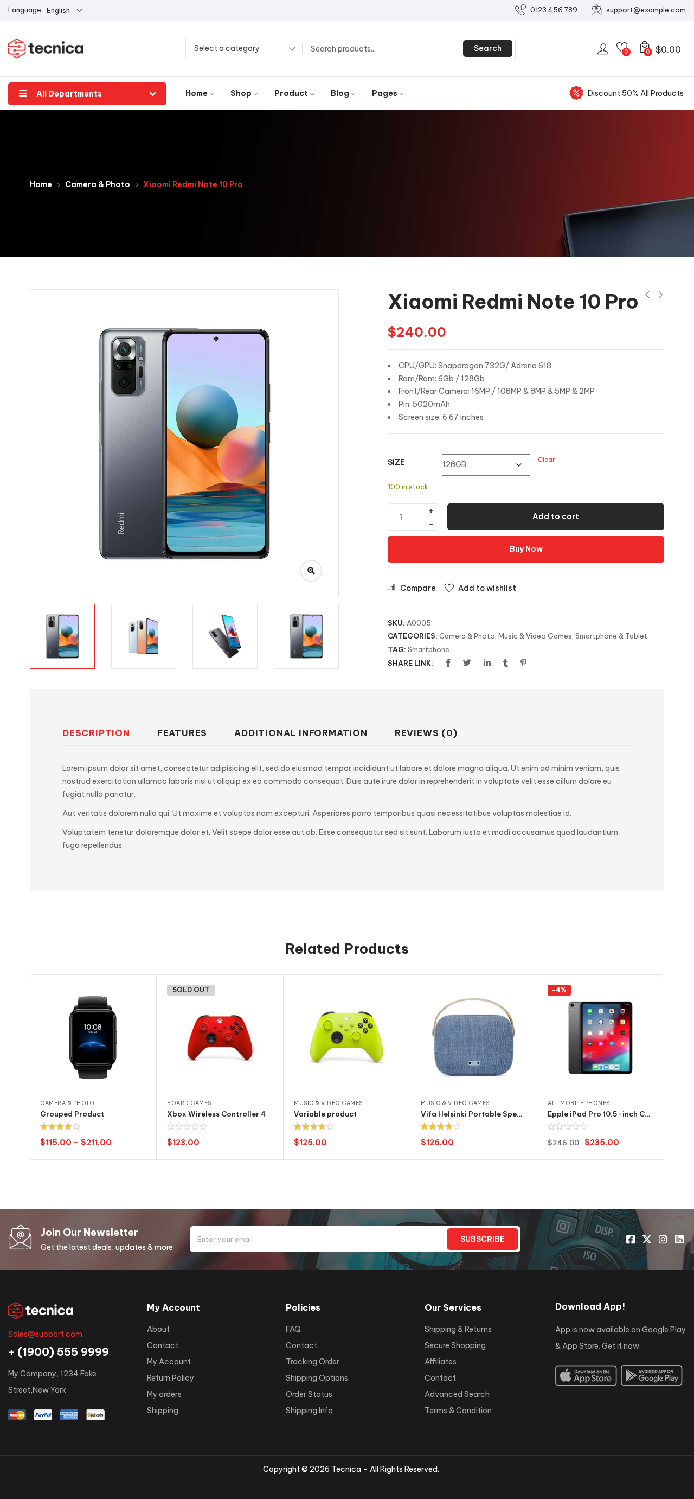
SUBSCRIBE (482, 1239)
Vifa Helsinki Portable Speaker (477, 1113)
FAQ (293, 1329)
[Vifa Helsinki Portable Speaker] (473, 1037)
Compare (418, 588)
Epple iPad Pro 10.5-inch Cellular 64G (616, 1113)
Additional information (301, 733)
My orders (164, 1394)
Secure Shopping (455, 1345)
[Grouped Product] (93, 1037)
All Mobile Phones (579, 1103)
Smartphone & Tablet (611, 636)
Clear (546, 459)
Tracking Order (312, 1362)
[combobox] (241, 50)
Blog (341, 93)
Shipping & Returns (458, 1329)
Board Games (189, 1103)
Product (292, 93)
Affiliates (441, 1362)
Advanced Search (457, 1394)
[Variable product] (347, 1037)
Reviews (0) (426, 733)
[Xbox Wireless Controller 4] (220, 1037)
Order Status (309, 1394)
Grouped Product (72, 1113)
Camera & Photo (97, 184)
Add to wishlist (487, 588)
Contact (162, 1345)
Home (197, 93)
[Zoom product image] (311, 571)
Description (96, 733)
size (396, 462)
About (158, 1329)
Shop (241, 93)
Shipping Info (309, 1410)
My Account (169, 1362)
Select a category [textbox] (227, 48)
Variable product (325, 1113)
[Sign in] (602, 49)
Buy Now (526, 549)
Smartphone (428, 649)
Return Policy (170, 1378)
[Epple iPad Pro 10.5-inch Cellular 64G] (600, 1037)
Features (182, 733)
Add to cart (555, 516)
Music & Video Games (535, 636)
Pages (385, 93)
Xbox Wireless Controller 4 (216, 1113)
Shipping (162, 1410)
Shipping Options (317, 1378)
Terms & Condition (458, 1410)
